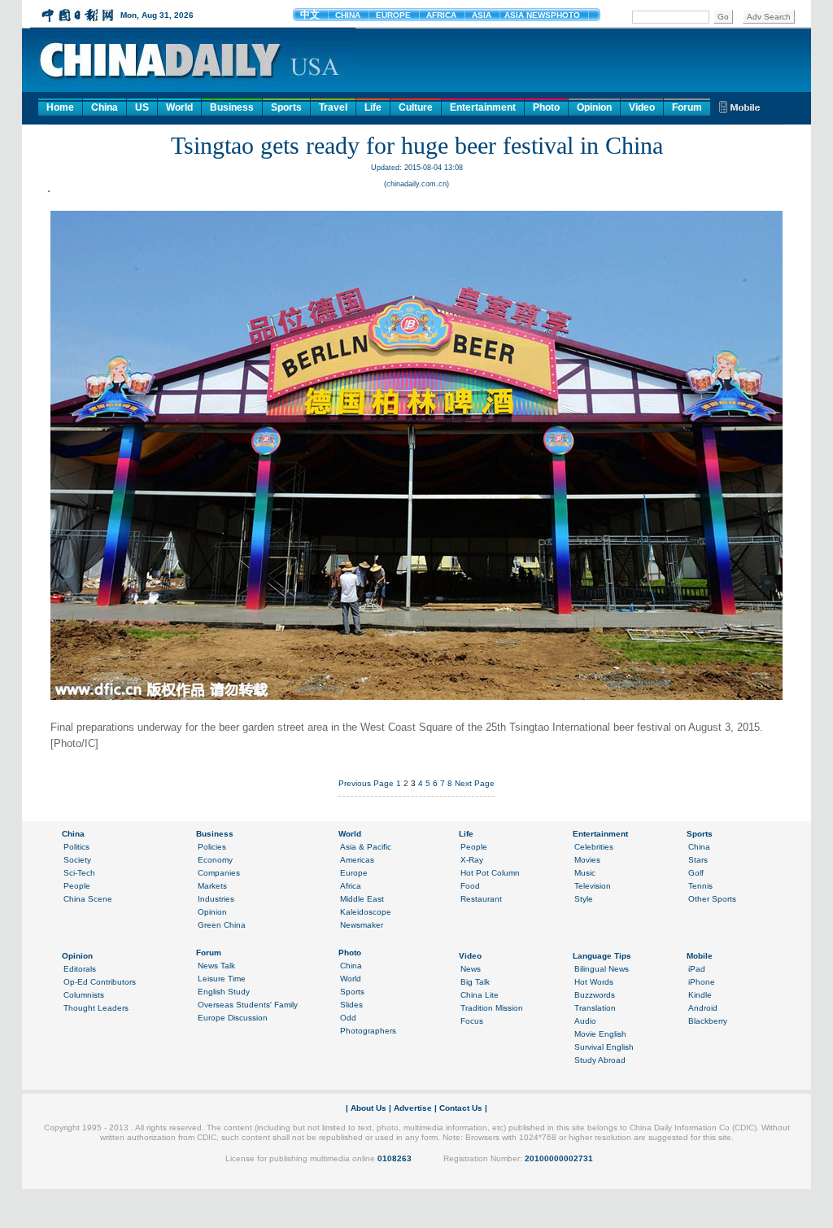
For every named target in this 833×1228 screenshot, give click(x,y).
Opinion (594, 107)
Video (642, 107)
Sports (286, 107)
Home (60, 107)
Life (373, 107)
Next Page (475, 783)
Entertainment (483, 107)
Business (232, 107)
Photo (546, 107)
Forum (687, 107)
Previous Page (366, 783)
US (142, 107)
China (104, 107)
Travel (333, 107)
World (179, 107)
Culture (416, 107)
